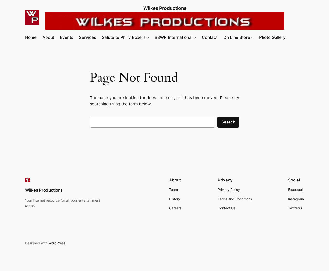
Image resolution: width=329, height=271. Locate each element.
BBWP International (173, 37)
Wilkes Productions (164, 8)
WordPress (56, 243)
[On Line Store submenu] (252, 37)
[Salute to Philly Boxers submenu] (147, 37)
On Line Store (236, 37)
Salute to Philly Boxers (123, 37)
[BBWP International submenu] (194, 37)
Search (228, 122)
